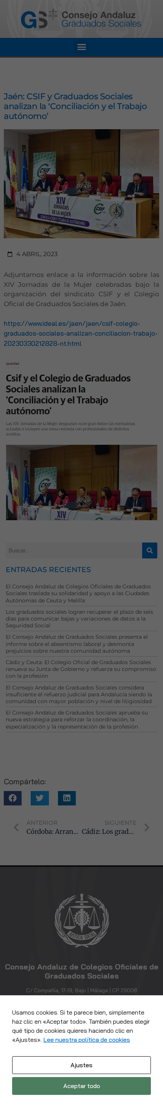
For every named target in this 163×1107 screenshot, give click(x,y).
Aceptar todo (81, 1086)
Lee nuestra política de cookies (86, 1039)
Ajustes (81, 1065)
